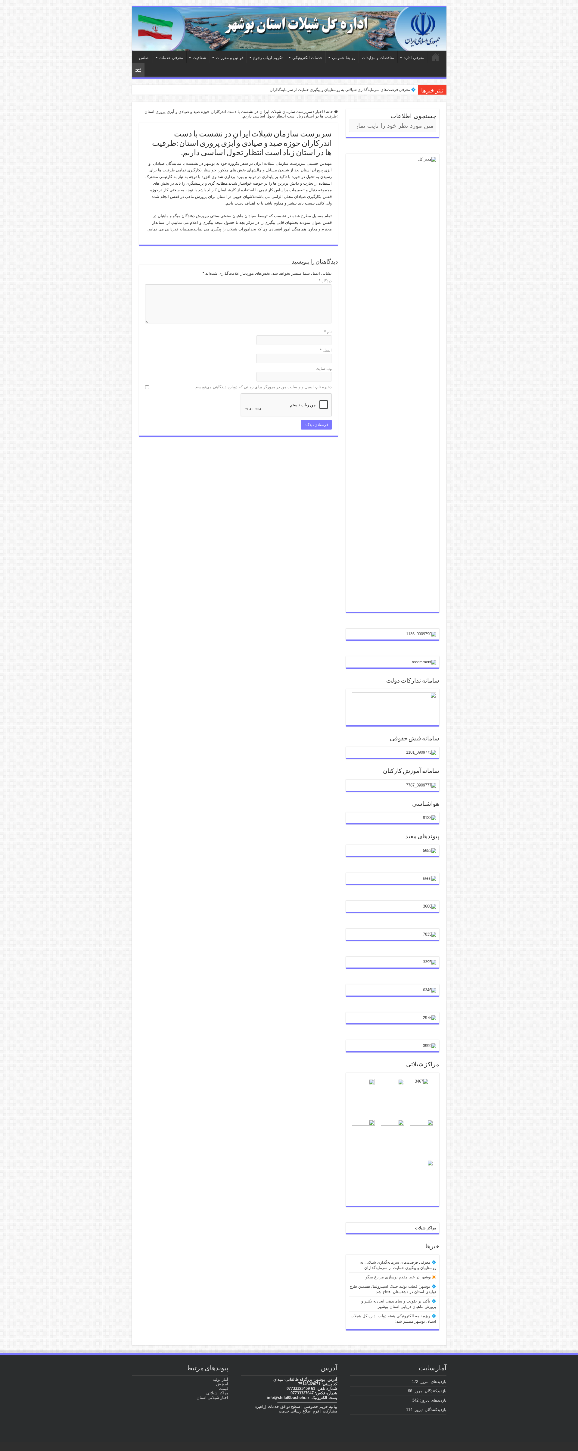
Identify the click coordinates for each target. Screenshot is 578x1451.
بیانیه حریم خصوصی (320, 1406)
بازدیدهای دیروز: (432, 1400)
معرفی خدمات (171, 57)
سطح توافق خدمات (284, 1406)
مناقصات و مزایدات (378, 57)
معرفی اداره (414, 57)
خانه (330, 111)
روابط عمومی (343, 57)
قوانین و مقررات (230, 57)
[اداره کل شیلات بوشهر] (289, 29)
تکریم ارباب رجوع (268, 57)
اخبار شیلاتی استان (212, 1397)
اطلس (144, 57)
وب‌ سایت (323, 368)
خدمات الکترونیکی (307, 57)
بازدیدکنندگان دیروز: (429, 1409)
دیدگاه (325, 281)
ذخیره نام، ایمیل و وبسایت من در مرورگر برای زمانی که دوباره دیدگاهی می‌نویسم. (263, 387)
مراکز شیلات (425, 1228)
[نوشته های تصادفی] (138, 70)
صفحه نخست (435, 57)
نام (328, 332)
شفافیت (199, 57)
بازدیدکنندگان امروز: (429, 1391)
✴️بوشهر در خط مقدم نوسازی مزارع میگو (400, 1277)
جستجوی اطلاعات (413, 116)
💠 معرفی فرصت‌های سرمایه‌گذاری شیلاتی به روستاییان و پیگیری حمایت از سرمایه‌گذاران (343, 89)
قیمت (223, 1388)
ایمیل (326, 350)
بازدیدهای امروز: (432, 1381)
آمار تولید (220, 1379)
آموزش (222, 1384)
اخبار (319, 111)
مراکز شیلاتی (217, 1393)
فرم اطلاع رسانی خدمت (299, 1411)
